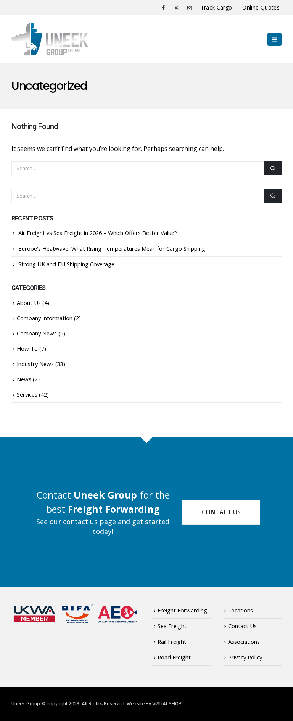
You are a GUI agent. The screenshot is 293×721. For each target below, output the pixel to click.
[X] (176, 7)
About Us (29, 302)
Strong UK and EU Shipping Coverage (66, 264)
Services (27, 394)
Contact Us (221, 512)
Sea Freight (172, 626)
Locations (240, 610)
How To (27, 348)
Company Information (44, 318)
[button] (274, 39)
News (24, 379)
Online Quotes (261, 7)
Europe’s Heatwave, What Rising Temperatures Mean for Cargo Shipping (111, 248)
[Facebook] (163, 7)
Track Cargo (216, 7)
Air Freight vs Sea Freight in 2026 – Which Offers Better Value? (97, 233)
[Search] (273, 168)
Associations (244, 641)
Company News (37, 333)
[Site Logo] (49, 39)
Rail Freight (172, 641)
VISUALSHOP (167, 703)
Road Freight (174, 657)
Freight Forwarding (182, 610)
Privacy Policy (245, 657)
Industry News (35, 364)
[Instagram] (189, 7)
